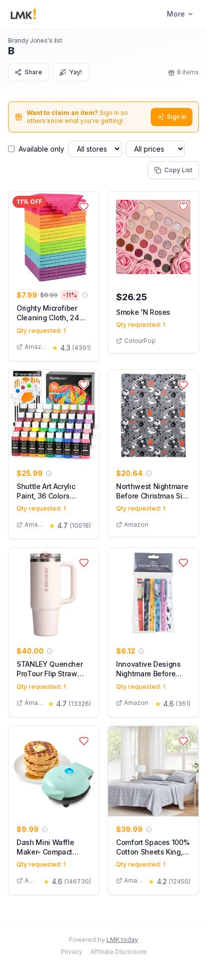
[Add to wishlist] (84, 207)
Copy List (178, 170)
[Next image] (89, 237)
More (176, 14)
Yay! (75, 72)
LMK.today (122, 939)
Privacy (71, 951)
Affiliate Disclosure (118, 951)
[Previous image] (19, 237)
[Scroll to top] (184, 949)
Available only (41, 149)
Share (33, 72)
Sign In (176, 116)
